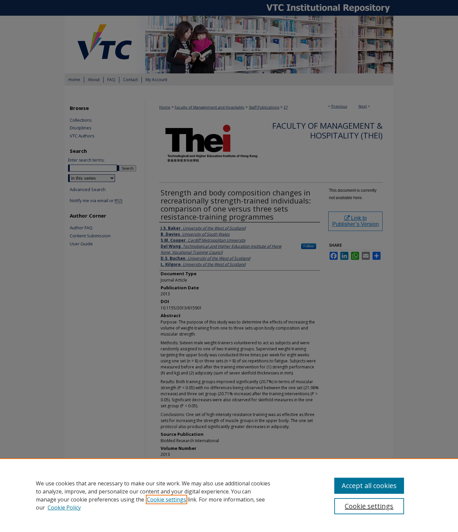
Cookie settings (166, 499)
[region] (229, 495)
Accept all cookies (369, 485)
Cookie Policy (64, 507)
